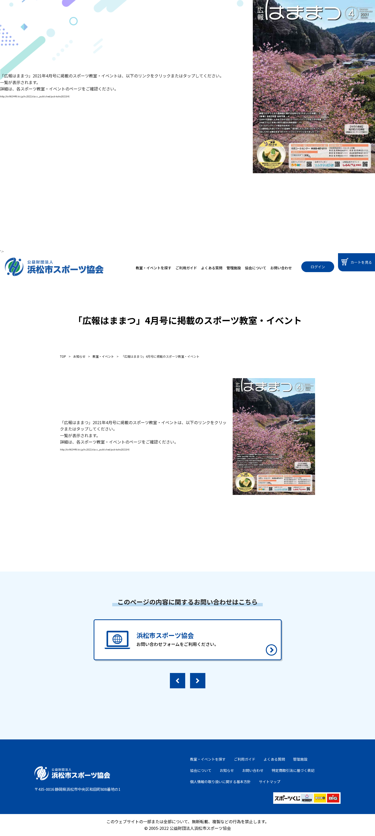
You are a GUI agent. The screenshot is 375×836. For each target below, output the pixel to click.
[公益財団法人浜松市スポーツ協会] (54, 267)
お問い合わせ (281, 267)
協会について (255, 267)
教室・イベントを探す (153, 267)
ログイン (318, 266)
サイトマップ (269, 781)
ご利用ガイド (186, 267)
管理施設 (234, 267)
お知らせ (227, 770)
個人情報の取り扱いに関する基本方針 (220, 781)
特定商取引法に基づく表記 (293, 770)
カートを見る (361, 262)
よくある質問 (211, 267)
